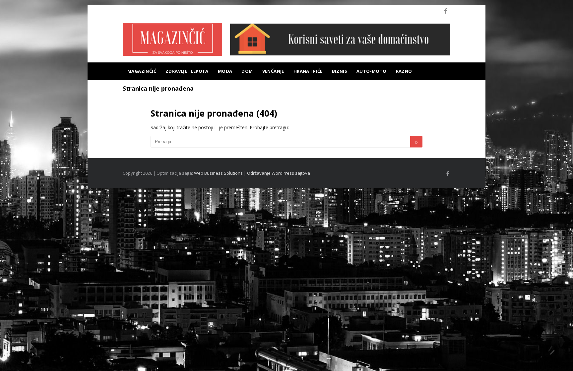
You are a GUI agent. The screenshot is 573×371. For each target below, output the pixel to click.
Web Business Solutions (218, 173)
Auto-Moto (371, 71)
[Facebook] (445, 11)
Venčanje (273, 71)
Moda (225, 71)
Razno (404, 71)
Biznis (339, 71)
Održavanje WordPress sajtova (278, 173)
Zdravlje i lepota (187, 71)
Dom (247, 71)
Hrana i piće (308, 71)
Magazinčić (141, 71)
